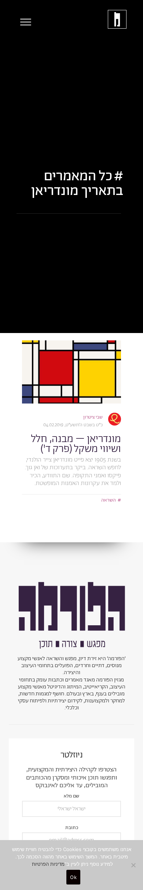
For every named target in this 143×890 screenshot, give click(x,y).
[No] (134, 865)
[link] (71, 372)
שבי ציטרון (93, 417)
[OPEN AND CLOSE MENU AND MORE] (23, 22)
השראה (108, 500)
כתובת (71, 828)
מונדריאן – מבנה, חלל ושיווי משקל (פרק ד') (76, 444)
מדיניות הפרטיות (48, 864)
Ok (73, 877)
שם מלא (71, 796)
